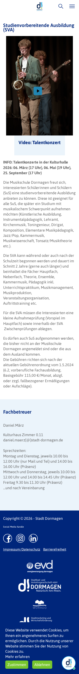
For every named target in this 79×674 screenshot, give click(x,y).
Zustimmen (16, 664)
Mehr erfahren (17, 656)
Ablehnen (42, 664)
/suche (59, 6)
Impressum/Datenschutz (21, 549)
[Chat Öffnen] (69, 663)
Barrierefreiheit (54, 549)
